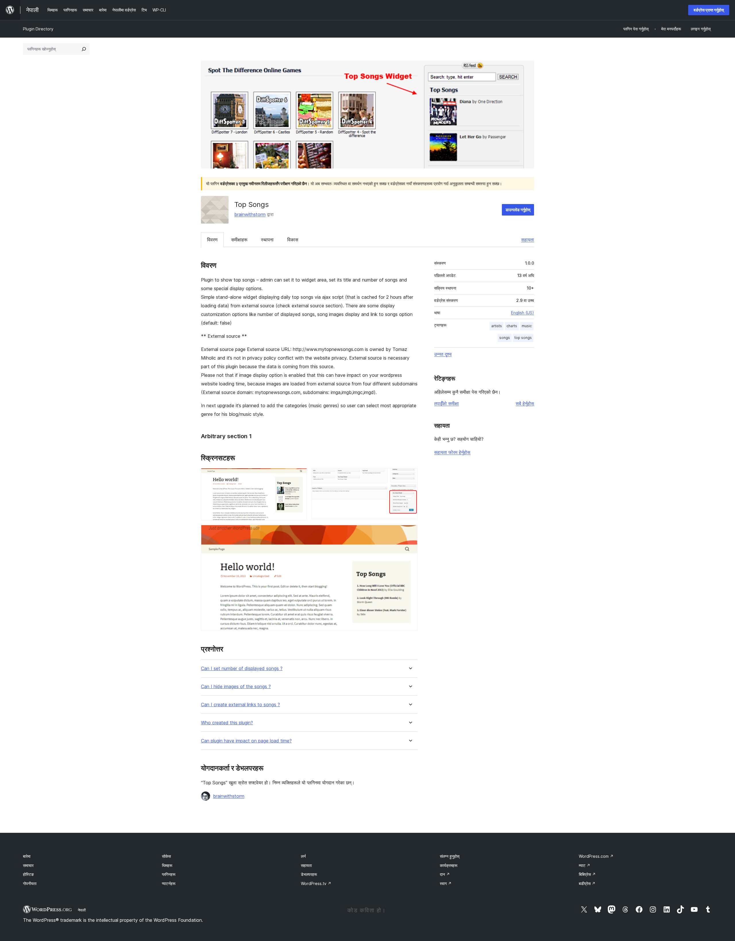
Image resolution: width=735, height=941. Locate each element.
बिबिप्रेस (587, 874)
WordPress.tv (316, 883)
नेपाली (82, 910)
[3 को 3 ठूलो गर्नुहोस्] (410, 533)
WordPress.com (596, 856)
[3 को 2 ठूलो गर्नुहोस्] (410, 476)
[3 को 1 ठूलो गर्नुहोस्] (299, 476)
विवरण (212, 239)
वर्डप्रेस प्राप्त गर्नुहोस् (709, 9)
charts (511, 326)
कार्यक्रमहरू (448, 865)
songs (504, 337)
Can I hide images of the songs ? (236, 686)
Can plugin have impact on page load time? (246, 741)
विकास (292, 239)
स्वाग (446, 883)
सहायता (527, 239)
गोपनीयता (29, 883)
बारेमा (26, 856)
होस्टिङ (28, 874)
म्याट (584, 865)
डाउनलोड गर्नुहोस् (518, 209)
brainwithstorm (250, 214)
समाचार (28, 865)
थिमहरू (167, 865)
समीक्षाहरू (239, 239)
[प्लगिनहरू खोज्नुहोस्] (84, 49)
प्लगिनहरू (168, 874)
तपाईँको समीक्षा (446, 403)
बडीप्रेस (587, 883)
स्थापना (267, 239)
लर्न (303, 856)
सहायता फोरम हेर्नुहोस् (452, 452)
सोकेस (166, 856)
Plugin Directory (38, 28)
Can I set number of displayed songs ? (242, 668)
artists (496, 326)
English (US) (522, 312)
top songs (523, 337)
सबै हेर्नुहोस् (525, 403)
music (527, 326)
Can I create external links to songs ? (240, 704)
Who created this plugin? (227, 722)
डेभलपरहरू (309, 874)
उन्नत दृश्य (443, 354)
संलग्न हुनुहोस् (449, 856)
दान (445, 874)
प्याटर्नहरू (168, 883)
